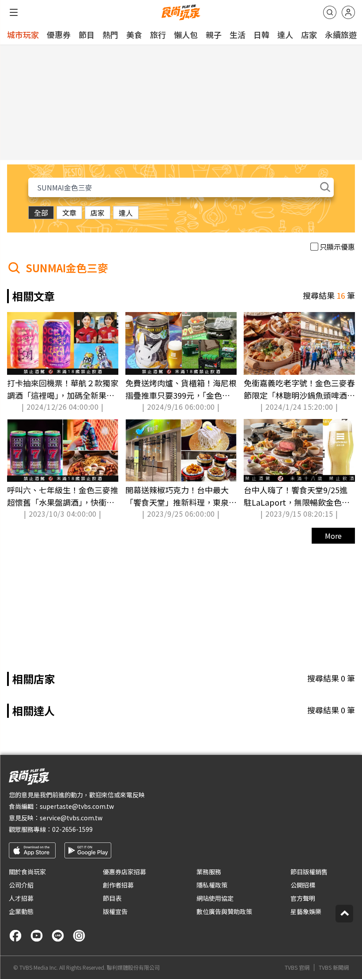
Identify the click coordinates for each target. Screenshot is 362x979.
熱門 (110, 34)
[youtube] (36, 935)
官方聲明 (302, 898)
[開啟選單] (13, 12)
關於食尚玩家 (27, 871)
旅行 (158, 34)
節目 (86, 34)
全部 (41, 212)
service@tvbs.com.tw (71, 817)
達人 (285, 34)
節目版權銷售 (309, 871)
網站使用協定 (215, 898)
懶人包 (186, 34)
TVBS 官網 (297, 967)
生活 (237, 34)
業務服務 (208, 871)
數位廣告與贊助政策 (224, 911)
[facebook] (15, 935)
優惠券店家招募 (124, 871)
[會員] (348, 12)
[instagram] (79, 935)
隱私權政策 (211, 884)
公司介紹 (21, 884)
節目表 (112, 898)
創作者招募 (118, 884)
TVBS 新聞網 (334, 967)
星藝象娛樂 (305, 911)
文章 (69, 212)
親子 (214, 34)
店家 (309, 34)
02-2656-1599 (72, 829)
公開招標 (302, 884)
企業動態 (21, 911)
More (333, 535)
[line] (57, 935)
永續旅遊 (341, 34)
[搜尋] (329, 12)
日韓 (261, 34)
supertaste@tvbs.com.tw (77, 806)
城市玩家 (23, 34)
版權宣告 (115, 911)
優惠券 (59, 34)
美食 (134, 34)
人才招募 (21, 898)
